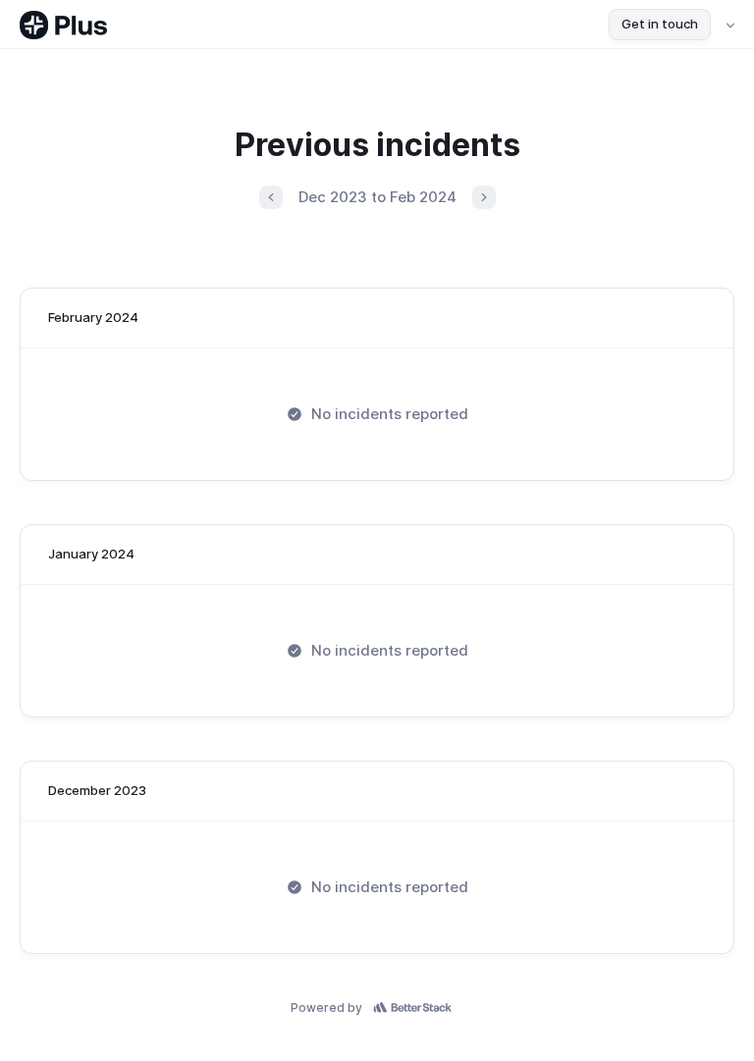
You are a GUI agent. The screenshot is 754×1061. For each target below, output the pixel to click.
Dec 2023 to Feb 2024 (377, 196)
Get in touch (659, 23)
